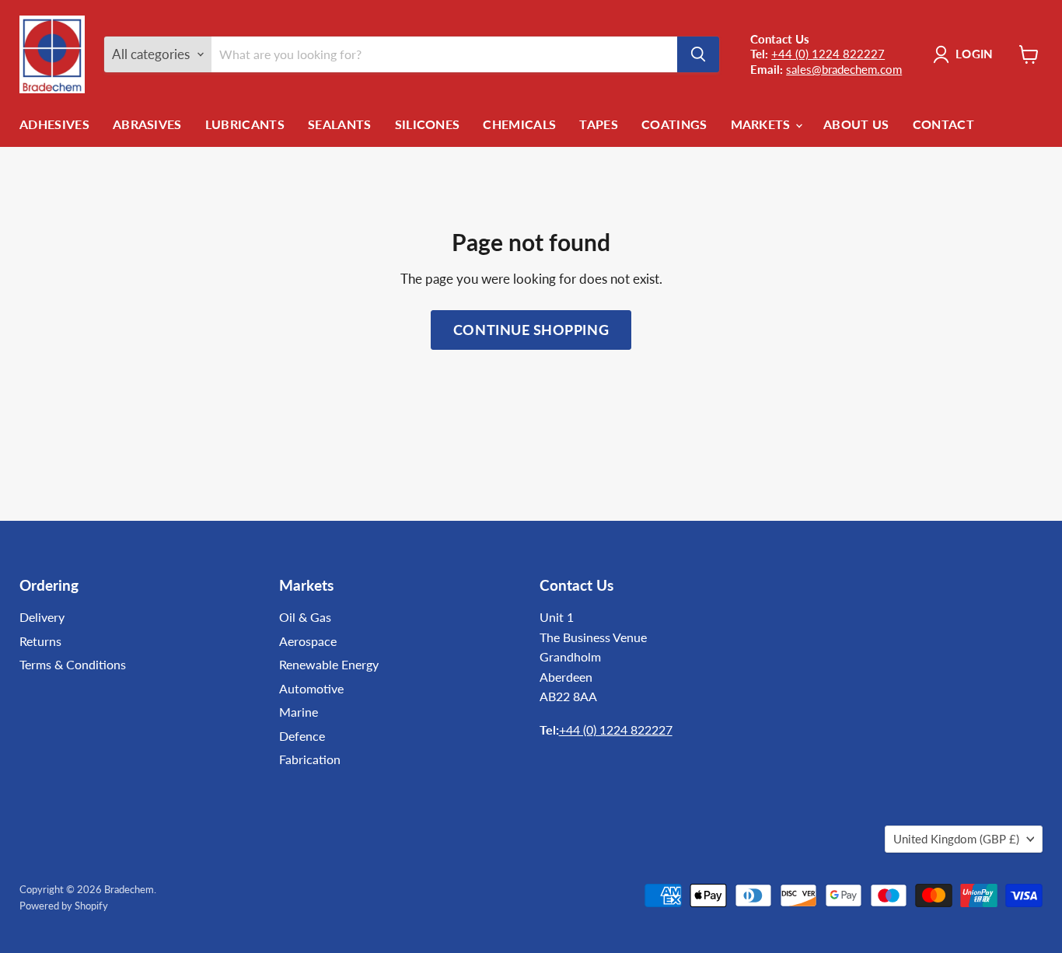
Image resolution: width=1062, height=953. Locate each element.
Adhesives (54, 124)
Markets (763, 124)
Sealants (340, 124)
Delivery (42, 616)
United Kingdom (956, 839)
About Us (856, 124)
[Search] (698, 54)
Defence (302, 735)
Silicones (427, 124)
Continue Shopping (531, 329)
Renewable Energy (329, 664)
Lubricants (245, 124)
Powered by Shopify (63, 905)
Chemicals (519, 124)
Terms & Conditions (72, 664)
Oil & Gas (305, 616)
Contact (943, 124)
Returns (40, 641)
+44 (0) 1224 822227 (828, 54)
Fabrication (310, 759)
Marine (298, 711)
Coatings (674, 124)
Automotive (311, 688)
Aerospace (308, 641)
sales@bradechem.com (844, 69)
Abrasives (147, 124)
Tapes (598, 124)
